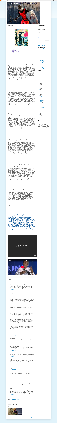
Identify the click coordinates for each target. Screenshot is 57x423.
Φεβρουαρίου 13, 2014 (13, 340)
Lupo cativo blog (41, 51)
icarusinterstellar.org (41, 62)
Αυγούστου (41, 100)
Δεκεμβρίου (41, 96)
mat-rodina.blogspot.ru (42, 68)
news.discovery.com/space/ (42, 60)
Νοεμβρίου (41, 97)
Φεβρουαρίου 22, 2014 (13, 350)
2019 (39, 89)
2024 (39, 83)
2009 (39, 115)
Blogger (31, 417)
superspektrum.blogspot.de (42, 48)
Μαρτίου (41, 102)
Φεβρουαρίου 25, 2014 (13, 364)
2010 (39, 114)
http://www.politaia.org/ (42, 50)
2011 (39, 113)
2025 (39, 82)
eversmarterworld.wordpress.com (43, 61)
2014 (39, 95)
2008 (39, 116)
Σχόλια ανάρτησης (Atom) (15, 399)
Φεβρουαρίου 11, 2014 (13, 289)
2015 (39, 94)
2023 (39, 84)
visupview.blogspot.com (42, 67)
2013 (39, 110)
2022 (39, 85)
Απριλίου (41, 101)
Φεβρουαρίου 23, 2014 (13, 356)
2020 (39, 88)
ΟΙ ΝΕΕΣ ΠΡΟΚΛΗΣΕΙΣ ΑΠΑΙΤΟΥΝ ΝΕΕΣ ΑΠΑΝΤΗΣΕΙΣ (42, 107)
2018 (39, 90)
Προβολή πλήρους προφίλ (41, 45)
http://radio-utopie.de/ (42, 49)
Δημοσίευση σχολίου (12, 396)
